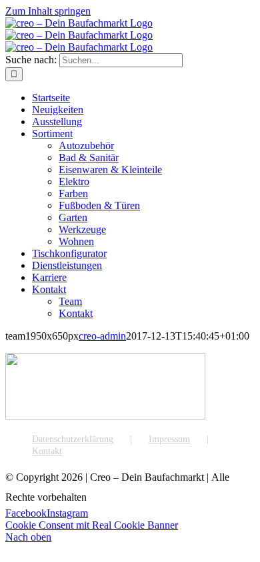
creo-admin (102, 336)
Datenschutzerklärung (72, 439)
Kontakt (47, 451)
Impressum (169, 439)
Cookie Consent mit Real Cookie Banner (91, 525)
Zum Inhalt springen (48, 11)
